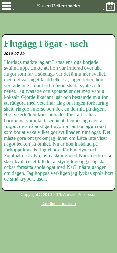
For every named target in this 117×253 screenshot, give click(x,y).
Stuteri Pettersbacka (58, 5)
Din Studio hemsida (58, 203)
